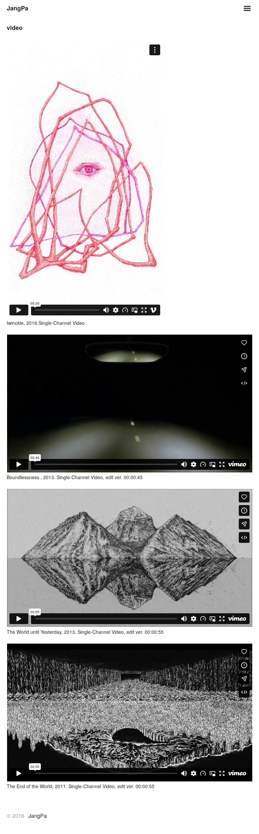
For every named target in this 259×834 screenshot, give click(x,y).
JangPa (17, 8)
